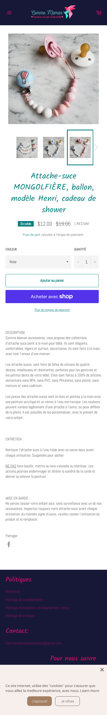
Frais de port (31, 234)
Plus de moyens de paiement (52, 310)
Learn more (89, 690)
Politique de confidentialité (24, 599)
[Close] (102, 669)
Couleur (11, 249)
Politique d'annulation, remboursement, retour (37, 607)
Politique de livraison (20, 615)
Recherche (12, 591)
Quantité (80, 249)
